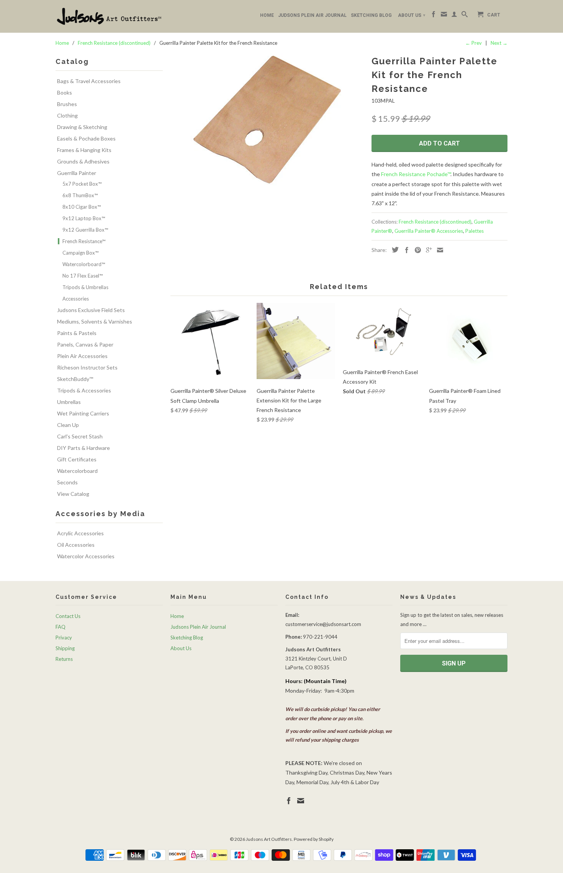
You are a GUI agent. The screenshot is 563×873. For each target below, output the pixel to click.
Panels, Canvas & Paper (85, 344)
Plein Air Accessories (82, 356)
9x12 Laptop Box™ (83, 218)
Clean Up (68, 425)
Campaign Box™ (80, 253)
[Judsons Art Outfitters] (109, 16)
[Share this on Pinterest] (416, 250)
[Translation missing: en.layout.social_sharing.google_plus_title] (427, 250)
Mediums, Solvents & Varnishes (94, 321)
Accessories (75, 299)
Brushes (67, 104)
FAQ (60, 627)
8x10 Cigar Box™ (81, 207)
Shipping (65, 648)
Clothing (67, 115)
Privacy (64, 637)
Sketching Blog (371, 15)
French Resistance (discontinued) (435, 222)
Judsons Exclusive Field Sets (91, 310)
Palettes (474, 231)
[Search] (465, 15)
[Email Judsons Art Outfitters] (444, 15)
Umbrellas (69, 402)
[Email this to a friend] (438, 250)
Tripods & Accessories (84, 390)
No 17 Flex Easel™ (82, 276)
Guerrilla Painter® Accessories (428, 231)
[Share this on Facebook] (405, 250)
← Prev (473, 43)
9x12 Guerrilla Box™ (85, 230)
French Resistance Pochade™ (415, 174)
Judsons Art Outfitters (269, 839)
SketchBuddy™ (75, 379)
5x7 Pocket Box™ (81, 184)
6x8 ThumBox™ (80, 195)
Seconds (67, 482)
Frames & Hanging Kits (84, 150)
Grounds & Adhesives (83, 161)
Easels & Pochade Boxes (86, 138)
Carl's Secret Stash (80, 436)
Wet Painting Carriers (83, 413)
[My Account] (454, 15)
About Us (411, 15)
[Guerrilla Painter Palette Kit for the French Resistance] (267, 119)
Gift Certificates (77, 459)
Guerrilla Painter (76, 173)
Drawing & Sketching (82, 127)
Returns (64, 659)
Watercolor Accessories (86, 556)
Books (64, 92)
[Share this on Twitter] (393, 249)
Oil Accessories (76, 544)
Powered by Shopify (314, 839)
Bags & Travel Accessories (89, 81)
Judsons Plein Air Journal (312, 15)
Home (267, 15)
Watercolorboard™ (83, 264)
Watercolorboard (77, 471)
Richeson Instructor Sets (87, 367)
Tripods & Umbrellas (85, 287)
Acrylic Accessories (80, 533)
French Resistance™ (83, 241)
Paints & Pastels (77, 333)
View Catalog (73, 493)
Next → (499, 43)
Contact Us (68, 616)
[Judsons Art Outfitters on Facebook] (433, 15)
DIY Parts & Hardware (83, 448)
